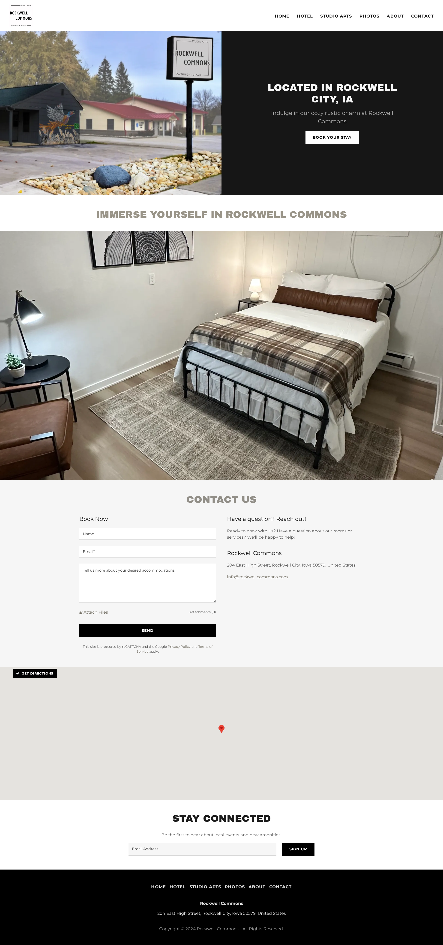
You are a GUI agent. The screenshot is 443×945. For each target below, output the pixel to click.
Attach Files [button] (96, 612)
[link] (21, 15)
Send (147, 630)
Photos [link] (369, 16)
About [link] (395, 16)
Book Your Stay (332, 137)
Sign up (298, 849)
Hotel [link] (305, 16)
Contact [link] (422, 16)
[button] (81, 612)
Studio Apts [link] (336, 16)
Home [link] (282, 16)
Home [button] (158, 886)
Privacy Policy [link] (179, 647)
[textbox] (147, 534)
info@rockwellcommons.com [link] (257, 576)
